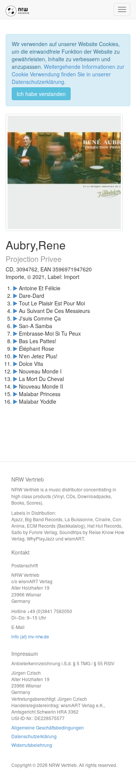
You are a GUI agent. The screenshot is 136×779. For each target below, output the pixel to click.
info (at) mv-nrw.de (30, 636)
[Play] (15, 288)
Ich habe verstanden (41, 94)
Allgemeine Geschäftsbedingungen (47, 727)
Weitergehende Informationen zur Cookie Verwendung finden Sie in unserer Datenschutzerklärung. (68, 74)
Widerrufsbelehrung (31, 745)
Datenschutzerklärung (34, 736)
